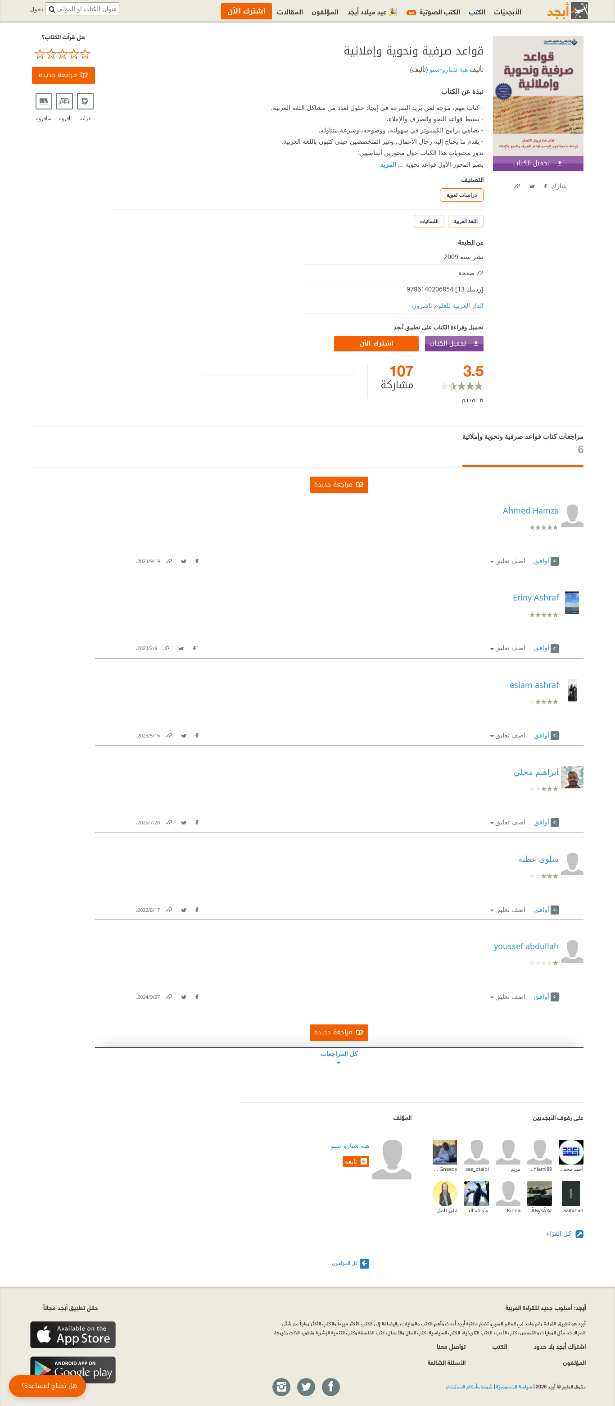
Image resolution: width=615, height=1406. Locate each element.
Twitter (531, 184)
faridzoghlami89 (539, 1168)
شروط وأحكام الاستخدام (469, 1386)
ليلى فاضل (446, 1210)
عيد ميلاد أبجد (373, 11)
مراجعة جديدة (58, 75)
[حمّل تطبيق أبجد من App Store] (73, 1335)
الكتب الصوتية (434, 11)
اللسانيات (429, 221)
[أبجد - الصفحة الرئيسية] (556, 10)
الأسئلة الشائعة (447, 1362)
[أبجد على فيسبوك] (330, 1387)
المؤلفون (325, 11)
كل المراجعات (339, 1053)
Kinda (513, 1210)
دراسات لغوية (462, 195)
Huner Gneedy (445, 1168)
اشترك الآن (376, 343)
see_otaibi (477, 1168)
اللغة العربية (466, 221)
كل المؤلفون (344, 1263)
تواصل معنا (451, 1345)
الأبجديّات (507, 11)
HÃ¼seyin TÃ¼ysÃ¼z (539, 1210)
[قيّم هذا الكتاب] (63, 54)
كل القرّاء (559, 1233)
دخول (37, 9)
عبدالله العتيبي (476, 1210)
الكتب (477, 11)
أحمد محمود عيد (571, 1168)
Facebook (545, 184)
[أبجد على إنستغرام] (280, 1387)
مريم (515, 1168)
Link (168, 559)
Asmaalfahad (571, 1210)
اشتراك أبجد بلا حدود (560, 1345)
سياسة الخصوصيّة (514, 1386)
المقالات (290, 11)
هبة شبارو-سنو (448, 69)
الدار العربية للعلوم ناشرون (448, 305)
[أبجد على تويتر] (305, 1387)
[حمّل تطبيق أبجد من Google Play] (73, 1370)
